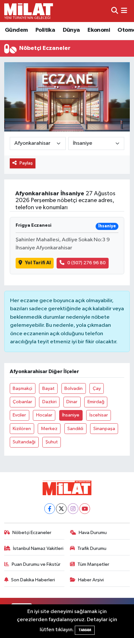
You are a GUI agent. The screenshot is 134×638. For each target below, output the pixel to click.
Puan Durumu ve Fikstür (36, 564)
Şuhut (52, 441)
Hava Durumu (93, 532)
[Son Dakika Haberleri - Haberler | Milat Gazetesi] (28, 11)
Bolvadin (73, 388)
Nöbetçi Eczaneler (31, 532)
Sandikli (75, 428)
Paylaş (26, 163)
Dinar (71, 401)
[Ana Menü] (124, 11)
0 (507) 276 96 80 (86, 262)
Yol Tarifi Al (38, 262)
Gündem (16, 30)
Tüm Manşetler (93, 564)
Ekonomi (98, 30)
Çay (97, 388)
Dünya (71, 30)
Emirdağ (95, 401)
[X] (61, 508)
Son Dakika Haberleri (33, 579)
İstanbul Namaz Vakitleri (38, 548)
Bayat (48, 388)
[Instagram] (73, 508)
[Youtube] (84, 508)
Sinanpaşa (104, 428)
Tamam (84, 630)
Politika (45, 30)
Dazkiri (49, 401)
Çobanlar (22, 401)
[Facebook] (49, 508)
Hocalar (44, 415)
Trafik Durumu (91, 548)
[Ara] (114, 11)
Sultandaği (24, 441)
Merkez (49, 428)
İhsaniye (70, 415)
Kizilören (22, 428)
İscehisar (98, 415)
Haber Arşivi (91, 579)
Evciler (19, 415)
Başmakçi (22, 388)
